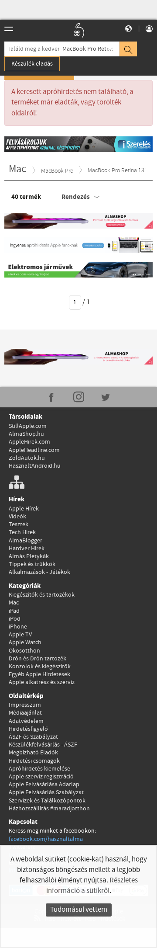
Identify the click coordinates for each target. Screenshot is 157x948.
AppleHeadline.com (34, 450)
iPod (14, 619)
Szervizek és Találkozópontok (47, 801)
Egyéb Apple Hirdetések (39, 674)
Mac (14, 603)
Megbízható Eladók (33, 753)
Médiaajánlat (25, 713)
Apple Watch (25, 642)
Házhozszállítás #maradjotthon (49, 809)
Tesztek (18, 524)
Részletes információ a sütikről (92, 885)
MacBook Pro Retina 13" (90, 49)
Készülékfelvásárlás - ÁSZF (43, 745)
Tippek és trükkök (32, 564)
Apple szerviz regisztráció (41, 777)
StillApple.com (28, 426)
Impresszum (25, 705)
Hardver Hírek (26, 548)
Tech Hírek (22, 532)
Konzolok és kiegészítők (40, 666)
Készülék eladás (32, 64)
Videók (17, 517)
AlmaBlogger (25, 541)
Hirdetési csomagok (34, 761)
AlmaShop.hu (26, 434)
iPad (14, 611)
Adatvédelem (26, 721)
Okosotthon (24, 651)
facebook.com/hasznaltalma (46, 839)
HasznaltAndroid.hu (35, 466)
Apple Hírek (24, 509)
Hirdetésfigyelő (28, 729)
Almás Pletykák (29, 556)
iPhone (18, 627)
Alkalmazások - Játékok (39, 572)
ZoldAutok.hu (27, 458)
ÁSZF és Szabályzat (33, 737)
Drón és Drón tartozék (37, 659)
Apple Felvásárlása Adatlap (44, 784)
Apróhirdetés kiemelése (39, 769)
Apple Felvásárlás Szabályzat (46, 792)
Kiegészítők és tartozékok (42, 595)
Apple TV (20, 635)
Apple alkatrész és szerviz (42, 682)
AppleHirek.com (29, 442)
